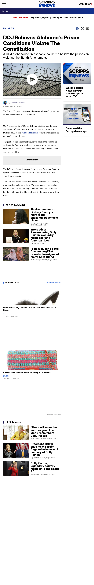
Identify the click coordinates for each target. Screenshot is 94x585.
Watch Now (85, 4)
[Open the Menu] (4, 4)
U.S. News (8, 28)
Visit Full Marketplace (53, 282)
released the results (30, 132)
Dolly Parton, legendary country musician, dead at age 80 (56, 17)
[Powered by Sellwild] (57, 414)
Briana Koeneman (18, 103)
